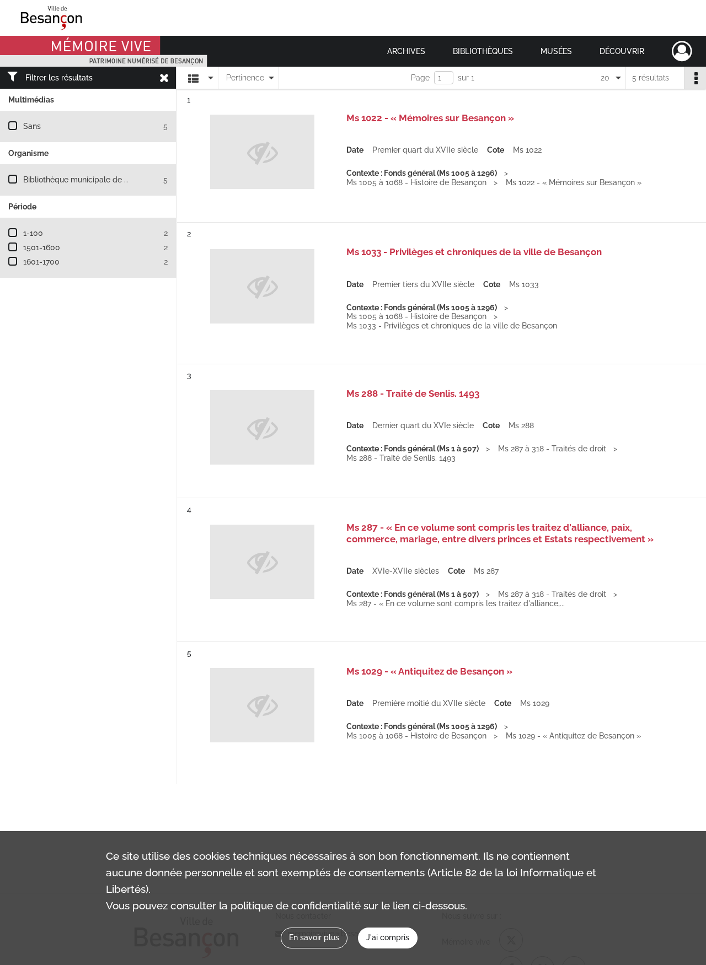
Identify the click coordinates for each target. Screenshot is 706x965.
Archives (406, 51)
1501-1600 (41, 247)
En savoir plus (314, 937)
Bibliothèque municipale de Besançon (91, 179)
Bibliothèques (483, 51)
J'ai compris (387, 937)
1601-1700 (41, 261)
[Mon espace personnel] (682, 51)
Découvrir (622, 51)
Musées (556, 51)
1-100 (33, 233)
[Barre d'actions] (695, 78)
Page (420, 77)
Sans (32, 126)
